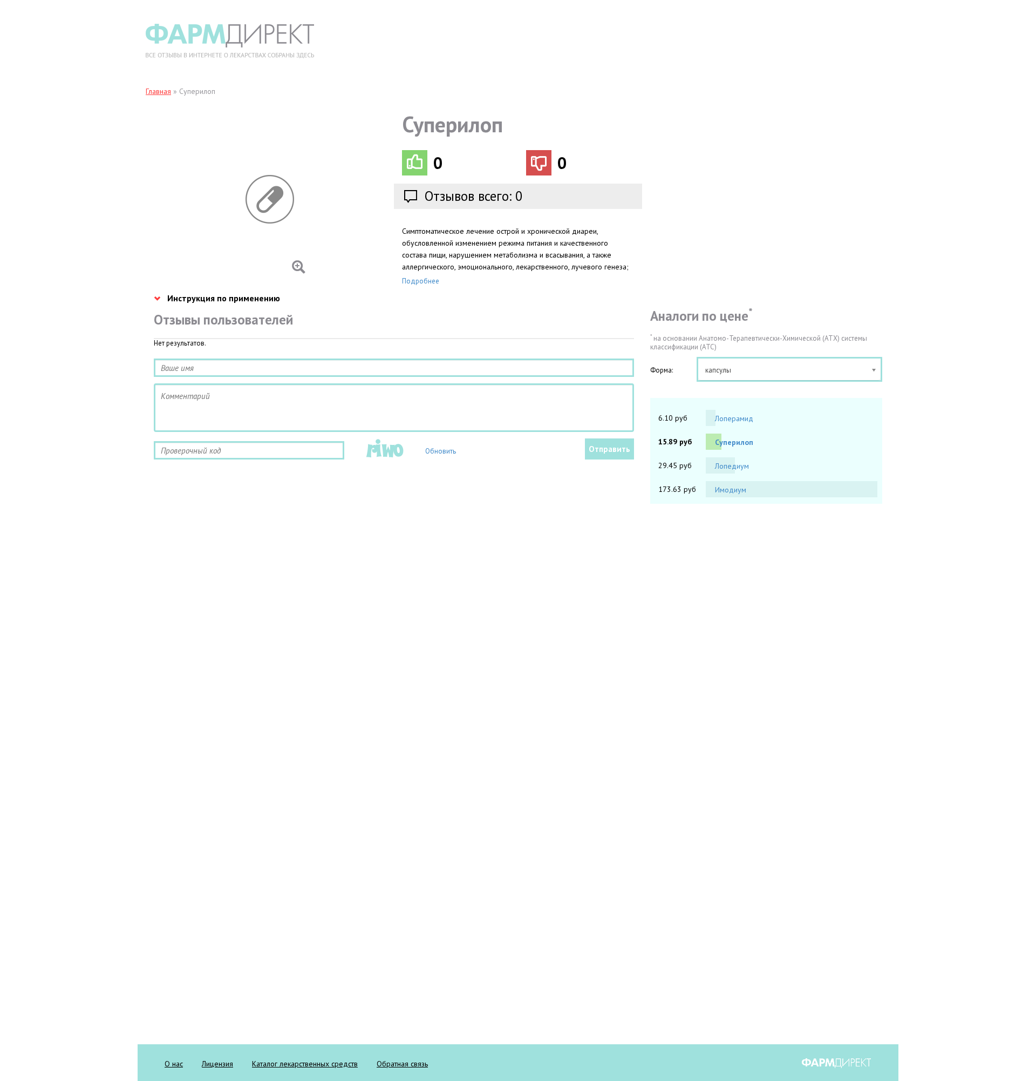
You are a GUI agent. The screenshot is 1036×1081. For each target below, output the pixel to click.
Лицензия (217, 1064)
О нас (174, 1064)
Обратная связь (402, 1064)
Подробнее (420, 281)
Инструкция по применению (223, 298)
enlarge (231, 199)
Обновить (440, 451)
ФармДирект (836, 1063)
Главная (158, 91)
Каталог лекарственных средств (305, 1064)
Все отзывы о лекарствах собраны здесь (230, 41)
